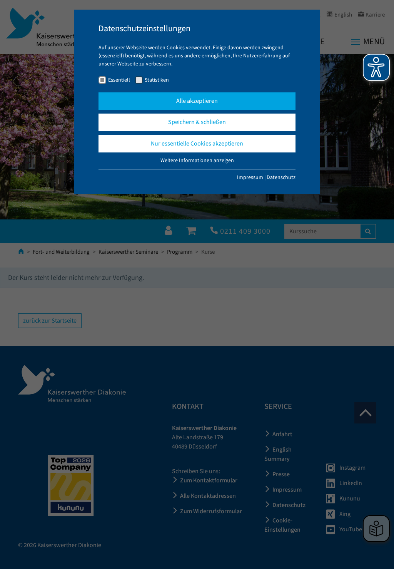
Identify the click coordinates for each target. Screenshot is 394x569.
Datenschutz (281, 177)
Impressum (250, 177)
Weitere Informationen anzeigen (197, 160)
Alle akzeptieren (197, 101)
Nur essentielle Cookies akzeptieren (197, 143)
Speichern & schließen (197, 122)
